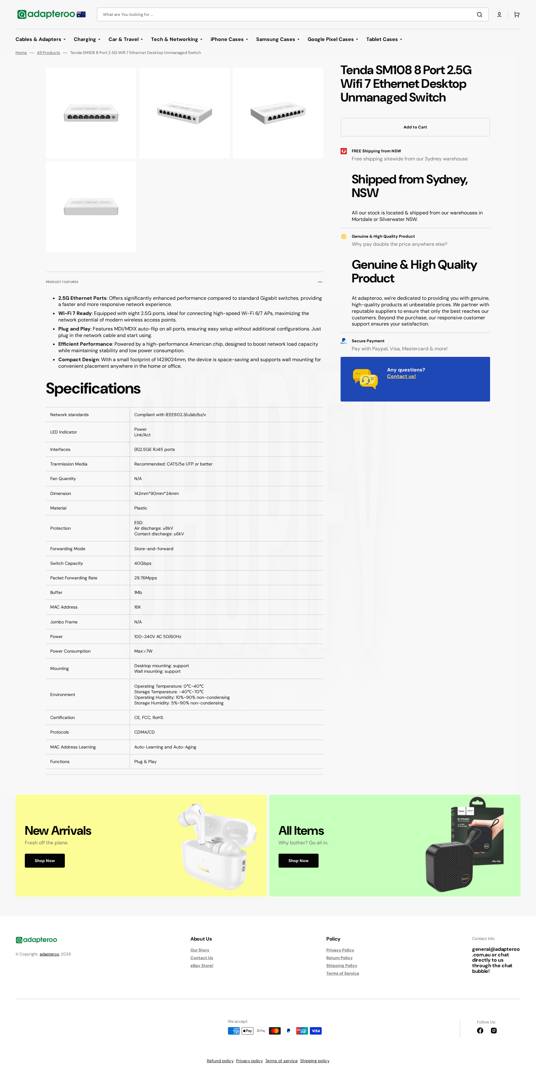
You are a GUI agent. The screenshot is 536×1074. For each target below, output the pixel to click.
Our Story (199, 950)
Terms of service (281, 1060)
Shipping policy (314, 1060)
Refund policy (220, 1060)
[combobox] (293, 14)
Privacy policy (249, 1060)
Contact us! (401, 376)
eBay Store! (201, 965)
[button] (499, 14)
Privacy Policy (340, 950)
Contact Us (201, 957)
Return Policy (339, 957)
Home (21, 52)
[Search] (481, 14)
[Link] (141, 845)
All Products (48, 52)
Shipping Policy (341, 965)
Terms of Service (342, 973)
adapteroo (49, 954)
